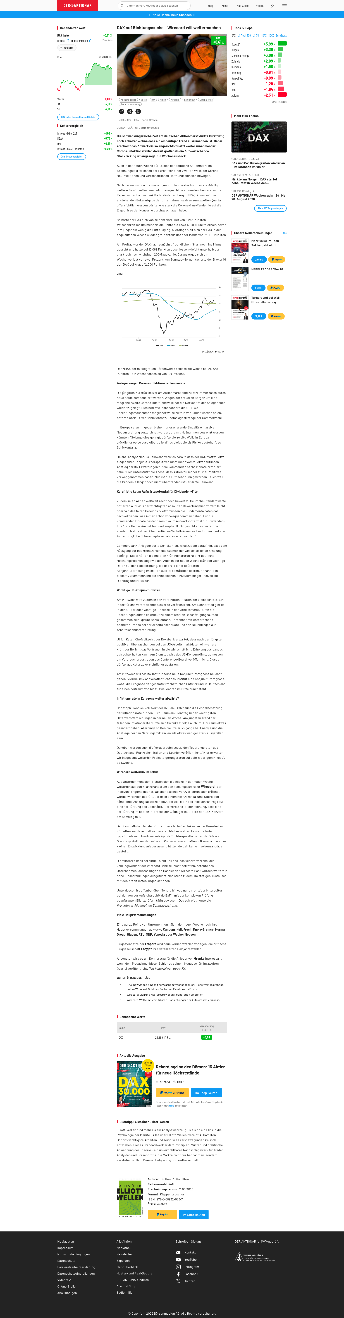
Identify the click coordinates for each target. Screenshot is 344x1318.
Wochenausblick (128, 99)
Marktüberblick (127, 1267)
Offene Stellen (67, 1286)
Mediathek (123, 1248)
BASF (234, 90)
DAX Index (63, 35)
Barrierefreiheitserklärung (76, 1267)
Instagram (192, 1267)
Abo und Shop (126, 1286)
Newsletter (124, 1254)
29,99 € (259, 259)
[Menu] (284, 5)
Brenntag (236, 73)
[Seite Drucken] (130, 111)
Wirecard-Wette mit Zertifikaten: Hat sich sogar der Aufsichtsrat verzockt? (173, 1000)
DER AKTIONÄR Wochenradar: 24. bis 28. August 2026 (258, 197)
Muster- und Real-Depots (134, 1273)
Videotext (64, 1280)
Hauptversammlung (130, 104)
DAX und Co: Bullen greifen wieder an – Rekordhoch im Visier (258, 165)
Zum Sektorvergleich (71, 156)
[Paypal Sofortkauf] (162, 1214)
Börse (144, 99)
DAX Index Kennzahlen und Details (78, 117)
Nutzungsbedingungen (73, 1254)
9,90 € (258, 287)
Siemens (236, 67)
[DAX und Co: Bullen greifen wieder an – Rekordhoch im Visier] (259, 137)
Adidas (235, 95)
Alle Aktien (124, 1241)
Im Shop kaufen (206, 1093)
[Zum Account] (225, 5)
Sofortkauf (178, 1092)
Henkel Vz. (237, 78)
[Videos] (260, 5)
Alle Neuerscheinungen (280, 233)
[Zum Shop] (210, 5)
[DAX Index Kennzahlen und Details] (85, 77)
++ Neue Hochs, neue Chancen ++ (172, 15)
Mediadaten (65, 1241)
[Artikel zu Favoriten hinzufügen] (138, 111)
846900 (61, 40)
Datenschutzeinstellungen (76, 1273)
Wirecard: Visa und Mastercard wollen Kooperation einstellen (165, 994)
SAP (233, 84)
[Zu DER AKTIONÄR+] (243, 5)
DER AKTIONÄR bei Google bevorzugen (138, 128)
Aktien (163, 99)
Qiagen (235, 50)
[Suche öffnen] (122, 5)
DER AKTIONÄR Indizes (132, 1280)
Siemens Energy (240, 56)
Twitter (190, 1281)
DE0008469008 (80, 40)
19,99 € (258, 316)
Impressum (65, 1248)
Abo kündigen (67, 1293)
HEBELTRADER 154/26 (267, 269)
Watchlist (68, 47)
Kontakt (190, 1252)
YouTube (191, 1259)
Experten (123, 1260)
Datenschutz (66, 1260)
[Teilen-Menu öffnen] (121, 111)
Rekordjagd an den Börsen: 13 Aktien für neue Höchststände (191, 1069)
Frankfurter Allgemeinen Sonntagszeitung (147, 905)
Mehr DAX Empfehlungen (270, 208)
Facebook (191, 1274)
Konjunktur (189, 99)
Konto (171, 1105)
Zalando (235, 61)
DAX (153, 99)
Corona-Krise (206, 99)
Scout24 (235, 44)
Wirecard (175, 99)
